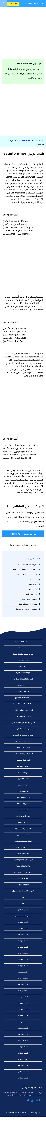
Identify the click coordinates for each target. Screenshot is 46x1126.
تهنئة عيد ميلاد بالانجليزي (23, 841)
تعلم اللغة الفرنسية (23, 140)
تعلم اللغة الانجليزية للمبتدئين (23, 679)
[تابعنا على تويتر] (28, 1101)
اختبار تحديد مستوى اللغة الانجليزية (23, 722)
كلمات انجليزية (23, 660)
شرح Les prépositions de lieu (27, 564)
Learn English (13, 3)
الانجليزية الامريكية (23, 804)
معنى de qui (33, 589)
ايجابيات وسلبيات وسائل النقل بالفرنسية (23, 569)
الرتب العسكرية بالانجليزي (23, 872)
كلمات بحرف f (23, 953)
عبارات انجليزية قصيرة (23, 866)
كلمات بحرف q (23, 1022)
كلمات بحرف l (23, 991)
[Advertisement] (23, 32)
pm (23, 897)
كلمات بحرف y (23, 1072)
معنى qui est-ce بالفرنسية (28, 604)
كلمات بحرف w (23, 1059)
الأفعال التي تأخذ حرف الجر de (27, 574)
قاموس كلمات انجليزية (23, 741)
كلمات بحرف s (23, 1034)
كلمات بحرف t (23, 1040)
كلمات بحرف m (23, 997)
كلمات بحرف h (23, 966)
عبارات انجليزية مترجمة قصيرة (23, 654)
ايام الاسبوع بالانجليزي (23, 853)
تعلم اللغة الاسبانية (23, 772)
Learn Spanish (23, 791)
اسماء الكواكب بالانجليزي (23, 916)
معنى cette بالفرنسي (30, 594)
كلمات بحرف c (23, 934)
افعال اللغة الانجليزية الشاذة (23, 710)
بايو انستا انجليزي (23, 835)
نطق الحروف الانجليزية (23, 828)
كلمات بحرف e (23, 947)
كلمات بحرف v (23, 1053)
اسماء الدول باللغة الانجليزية (23, 754)
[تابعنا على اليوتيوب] (32, 1101)
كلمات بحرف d (23, 941)
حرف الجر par (33, 579)
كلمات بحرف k (23, 984)
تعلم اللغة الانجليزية (33, 3)
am (23, 903)
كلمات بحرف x (23, 1065)
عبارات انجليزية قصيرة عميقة (23, 860)
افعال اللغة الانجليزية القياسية (23, 704)
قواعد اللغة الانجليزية (23, 673)
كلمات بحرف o (23, 1009)
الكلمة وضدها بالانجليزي (23, 698)
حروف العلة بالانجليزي (23, 729)
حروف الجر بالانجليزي (23, 847)
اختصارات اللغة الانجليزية (23, 716)
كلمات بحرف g (23, 959)
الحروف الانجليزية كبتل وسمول (23, 891)
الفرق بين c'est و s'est (29, 599)
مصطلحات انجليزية (23, 685)
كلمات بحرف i (23, 972)
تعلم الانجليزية (23, 648)
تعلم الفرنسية (23, 810)
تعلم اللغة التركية (23, 779)
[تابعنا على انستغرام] (36, 1101)
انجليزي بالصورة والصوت (23, 797)
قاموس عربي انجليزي (23, 747)
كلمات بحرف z (23, 1078)
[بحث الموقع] (3, 3)
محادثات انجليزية (23, 666)
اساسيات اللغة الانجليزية (23, 641)
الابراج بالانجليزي (23, 910)
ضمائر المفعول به (23, 885)
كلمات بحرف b (23, 928)
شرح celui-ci (33, 584)
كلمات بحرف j (23, 978)
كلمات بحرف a (23, 922)
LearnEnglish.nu (38, 140)
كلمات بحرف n (23, 1003)
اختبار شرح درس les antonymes (23, 534)
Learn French (23, 822)
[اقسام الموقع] (42, 3)
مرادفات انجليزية (23, 691)
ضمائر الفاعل (23, 878)
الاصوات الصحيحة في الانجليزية (23, 735)
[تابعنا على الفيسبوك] (40, 1101)
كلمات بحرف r (23, 1028)
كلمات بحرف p (23, 1015)
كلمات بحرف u (23, 1047)
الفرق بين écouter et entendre (26, 609)
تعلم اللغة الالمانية (23, 766)
